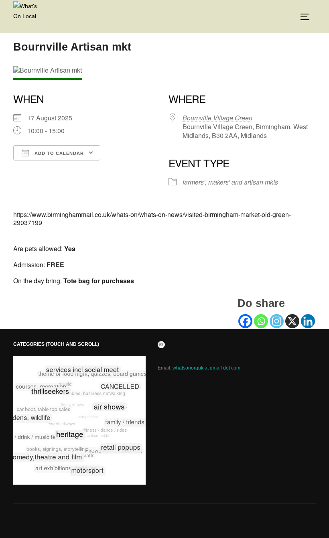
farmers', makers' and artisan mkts (230, 182)
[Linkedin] (308, 321)
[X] (292, 321)
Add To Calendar (58, 153)
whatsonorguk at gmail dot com (206, 368)
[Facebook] (245, 321)
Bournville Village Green (217, 117)
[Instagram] (277, 321)
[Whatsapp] (261, 321)
